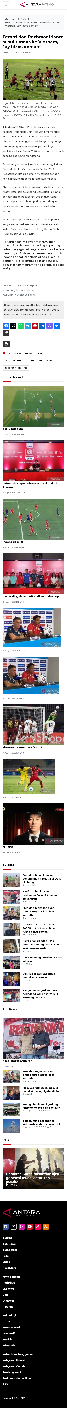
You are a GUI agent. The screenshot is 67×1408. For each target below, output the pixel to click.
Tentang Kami (12, 1372)
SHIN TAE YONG (13, 361)
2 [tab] (28, 1192)
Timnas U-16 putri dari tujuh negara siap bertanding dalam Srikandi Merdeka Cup (31, 594)
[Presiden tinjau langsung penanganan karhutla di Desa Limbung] (11, 880)
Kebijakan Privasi (14, 1360)
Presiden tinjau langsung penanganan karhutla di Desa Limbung (42, 878)
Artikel (7, 1321)
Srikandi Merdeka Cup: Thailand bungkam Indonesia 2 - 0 (32, 540)
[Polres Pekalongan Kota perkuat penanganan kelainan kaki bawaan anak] (11, 946)
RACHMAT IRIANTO (15, 368)
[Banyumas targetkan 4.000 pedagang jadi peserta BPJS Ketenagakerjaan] (11, 995)
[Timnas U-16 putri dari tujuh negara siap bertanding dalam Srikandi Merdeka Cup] (33, 573)
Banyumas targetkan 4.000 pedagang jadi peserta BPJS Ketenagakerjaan (41, 994)
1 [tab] (23, 1192)
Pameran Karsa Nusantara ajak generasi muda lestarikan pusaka (32, 1178)
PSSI (39, 353)
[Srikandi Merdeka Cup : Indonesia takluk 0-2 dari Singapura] (33, 406)
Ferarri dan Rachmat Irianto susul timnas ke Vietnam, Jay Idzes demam (32, 24)
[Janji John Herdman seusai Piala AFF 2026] (32, 627)
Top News (10, 1009)
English (7, 1339)
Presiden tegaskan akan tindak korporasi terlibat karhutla (38, 911)
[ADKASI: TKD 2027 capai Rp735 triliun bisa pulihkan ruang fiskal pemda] (11, 929)
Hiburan (8, 1306)
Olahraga (8, 1300)
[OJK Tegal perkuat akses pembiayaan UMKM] (11, 979)
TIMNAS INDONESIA (20, 353)
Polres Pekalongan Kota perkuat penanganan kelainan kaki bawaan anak (42, 944)
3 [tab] (33, 1192)
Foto (6, 1139)
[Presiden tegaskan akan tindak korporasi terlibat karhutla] (11, 913)
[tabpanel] (33, 1168)
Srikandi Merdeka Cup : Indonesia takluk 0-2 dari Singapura (33, 427)
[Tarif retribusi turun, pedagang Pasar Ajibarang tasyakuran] (11, 896)
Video (6, 1261)
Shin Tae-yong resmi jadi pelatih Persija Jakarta (30, 844)
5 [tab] (44, 1192)
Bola (23, 19)
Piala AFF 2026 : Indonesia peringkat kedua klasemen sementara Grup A (33, 745)
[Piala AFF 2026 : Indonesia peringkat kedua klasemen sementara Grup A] (33, 724)
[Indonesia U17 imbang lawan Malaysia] (29, 776)
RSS (5, 1384)
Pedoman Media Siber (17, 1378)
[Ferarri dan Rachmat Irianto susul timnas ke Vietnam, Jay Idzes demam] (33, 1038)
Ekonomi (8, 1288)
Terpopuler (10, 1249)
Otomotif (9, 1333)
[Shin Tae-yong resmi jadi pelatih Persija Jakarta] (33, 823)
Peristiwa (9, 1282)
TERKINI (8, 864)
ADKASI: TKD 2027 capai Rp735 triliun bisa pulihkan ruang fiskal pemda (40, 928)
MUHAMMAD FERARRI (40, 361)
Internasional (11, 1327)
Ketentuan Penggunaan (18, 1354)
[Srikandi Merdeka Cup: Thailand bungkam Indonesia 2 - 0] (33, 519)
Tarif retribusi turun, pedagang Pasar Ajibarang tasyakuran (40, 895)
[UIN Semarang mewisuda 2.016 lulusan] (11, 962)
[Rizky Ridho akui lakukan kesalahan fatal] (31, 675)
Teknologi (9, 1315)
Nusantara (9, 1267)
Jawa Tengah (11, 1276)
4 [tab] (38, 1192)
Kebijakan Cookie (14, 1366)
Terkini (7, 1237)
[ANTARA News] (37, 4)
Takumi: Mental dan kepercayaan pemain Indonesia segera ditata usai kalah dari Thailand (31, 483)
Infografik (9, 1345)
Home (12, 19)
